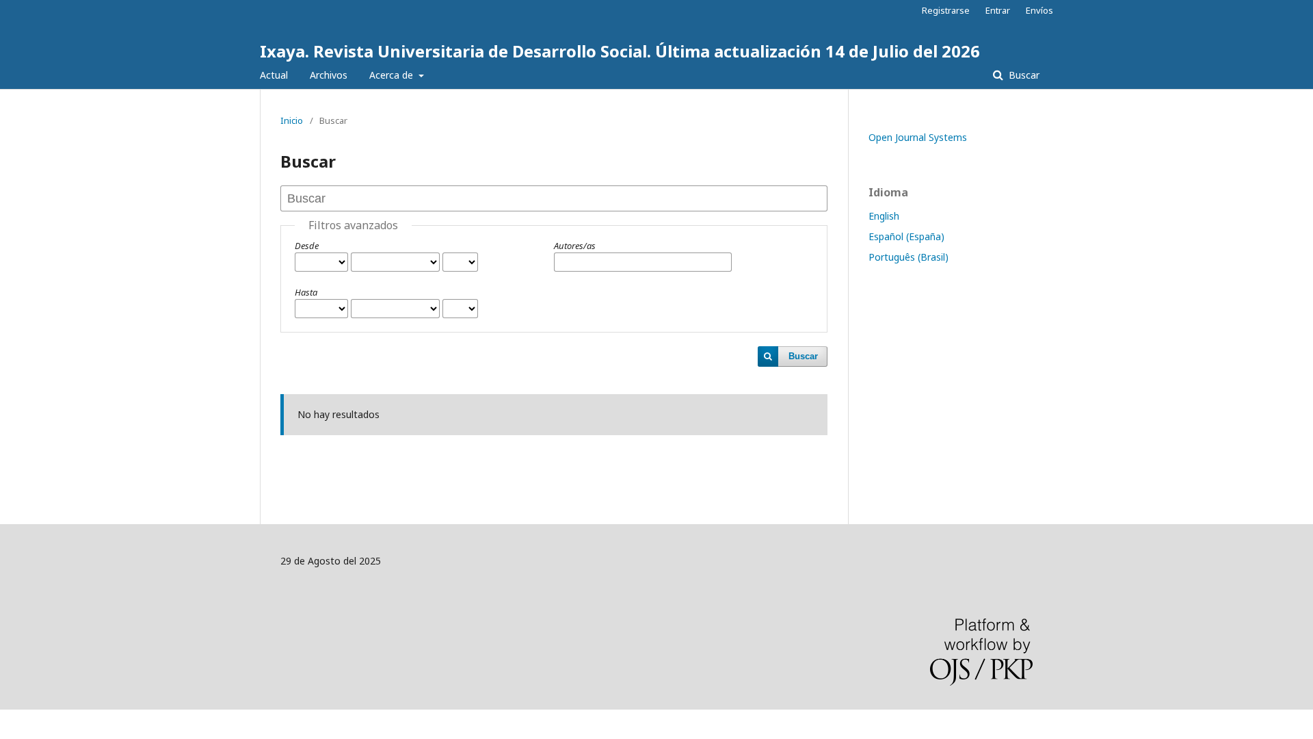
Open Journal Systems (917, 137)
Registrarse (946, 10)
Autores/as (575, 245)
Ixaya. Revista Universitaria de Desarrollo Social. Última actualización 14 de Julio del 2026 (620, 51)
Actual (274, 74)
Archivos (328, 74)
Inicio (291, 120)
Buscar (1022, 74)
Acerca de (392, 74)
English (883, 215)
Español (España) (906, 236)
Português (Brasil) (908, 256)
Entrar (997, 10)
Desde (307, 245)
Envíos (1039, 10)
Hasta (306, 292)
